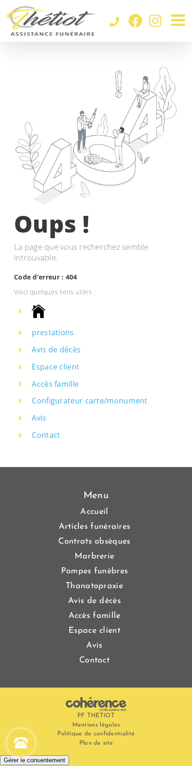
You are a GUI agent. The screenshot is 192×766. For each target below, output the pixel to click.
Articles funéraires (94, 527)
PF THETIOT (96, 716)
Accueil (94, 512)
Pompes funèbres (94, 571)
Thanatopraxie (94, 586)
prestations (53, 332)
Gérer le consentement (34, 760)
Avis (39, 418)
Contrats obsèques (94, 542)
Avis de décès (56, 349)
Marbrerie (95, 556)
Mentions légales (96, 725)
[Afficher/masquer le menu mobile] (179, 20)
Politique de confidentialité (96, 734)
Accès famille (55, 384)
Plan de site (96, 743)
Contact (46, 435)
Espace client (55, 367)
